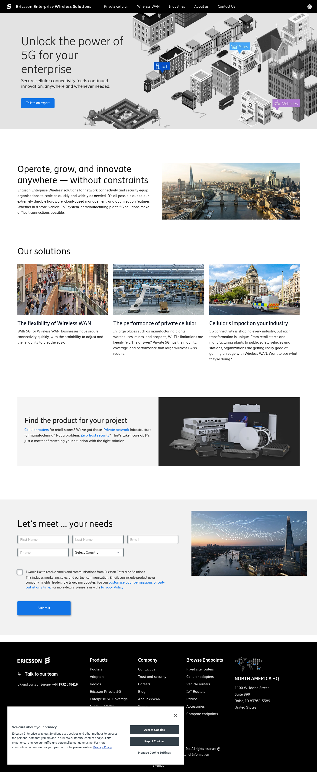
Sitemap (159, 766)
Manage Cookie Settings (154, 752)
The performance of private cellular (154, 323)
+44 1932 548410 (65, 685)
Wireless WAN (148, 6)
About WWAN (149, 699)
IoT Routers (195, 691)
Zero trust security (95, 435)
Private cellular (116, 6)
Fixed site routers (200, 669)
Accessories (195, 706)
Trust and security (152, 676)
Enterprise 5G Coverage (109, 699)
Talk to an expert (38, 103)
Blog (142, 691)
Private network (116, 429)
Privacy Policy (102, 747)
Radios (95, 684)
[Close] (175, 715)
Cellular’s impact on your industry (248, 323)
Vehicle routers (198, 684)
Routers (96, 669)
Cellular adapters (200, 676)
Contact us (146, 669)
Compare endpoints (202, 714)
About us (201, 6)
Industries (177, 6)
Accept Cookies (154, 730)
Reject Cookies (154, 741)
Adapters (97, 676)
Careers (144, 684)
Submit (44, 608)
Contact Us (226, 6)
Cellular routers (36, 429)
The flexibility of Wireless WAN (54, 323)
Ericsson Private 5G (105, 691)
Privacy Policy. (112, 587)
